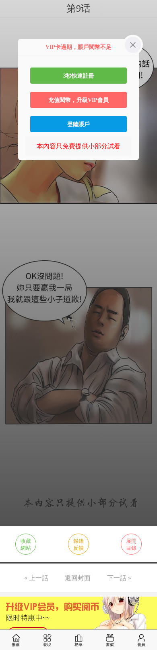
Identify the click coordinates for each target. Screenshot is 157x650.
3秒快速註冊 (78, 75)
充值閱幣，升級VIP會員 (78, 100)
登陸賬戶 (78, 124)
